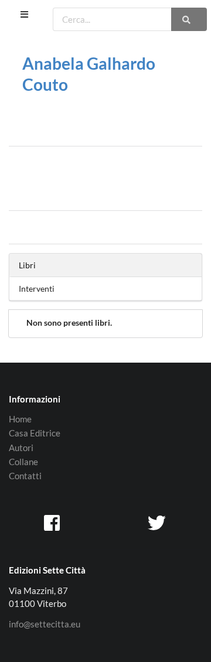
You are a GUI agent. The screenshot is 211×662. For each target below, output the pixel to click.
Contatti (25, 475)
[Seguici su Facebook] (53, 522)
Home (20, 419)
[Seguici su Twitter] (157, 522)
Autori (21, 447)
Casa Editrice (34, 433)
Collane (23, 461)
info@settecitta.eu (44, 624)
